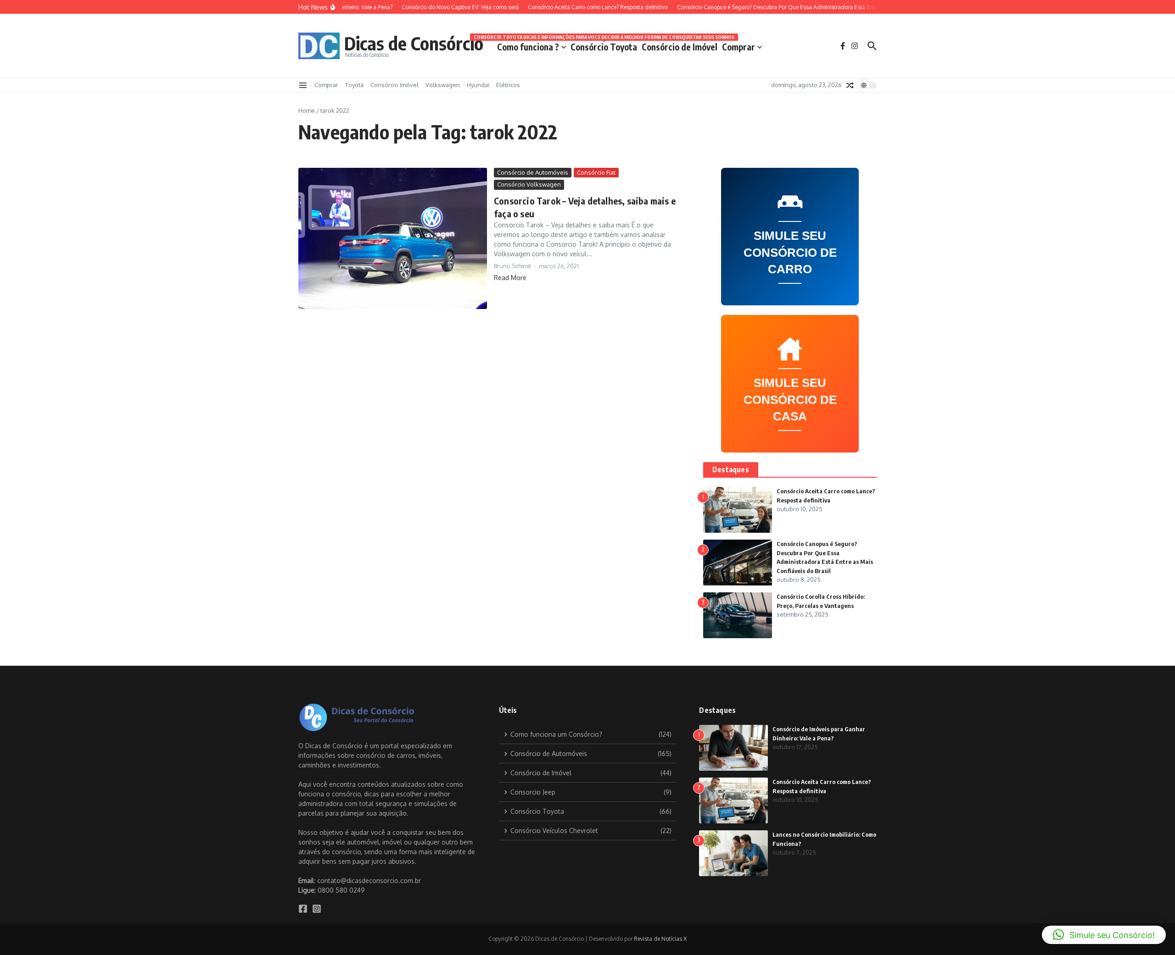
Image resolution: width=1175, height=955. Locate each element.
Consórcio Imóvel (394, 84)
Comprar (738, 46)
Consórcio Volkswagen (529, 184)
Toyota (354, 84)
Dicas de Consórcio (413, 43)
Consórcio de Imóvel (679, 46)
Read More (510, 278)
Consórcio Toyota (604, 45)
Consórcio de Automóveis (532, 172)
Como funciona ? (528, 46)
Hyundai (478, 84)
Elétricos (508, 84)
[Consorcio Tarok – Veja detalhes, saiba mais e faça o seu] (392, 238)
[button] (1104, 935)
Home (306, 110)
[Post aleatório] (850, 85)
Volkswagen (442, 84)
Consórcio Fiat (596, 172)
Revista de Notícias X (660, 938)
